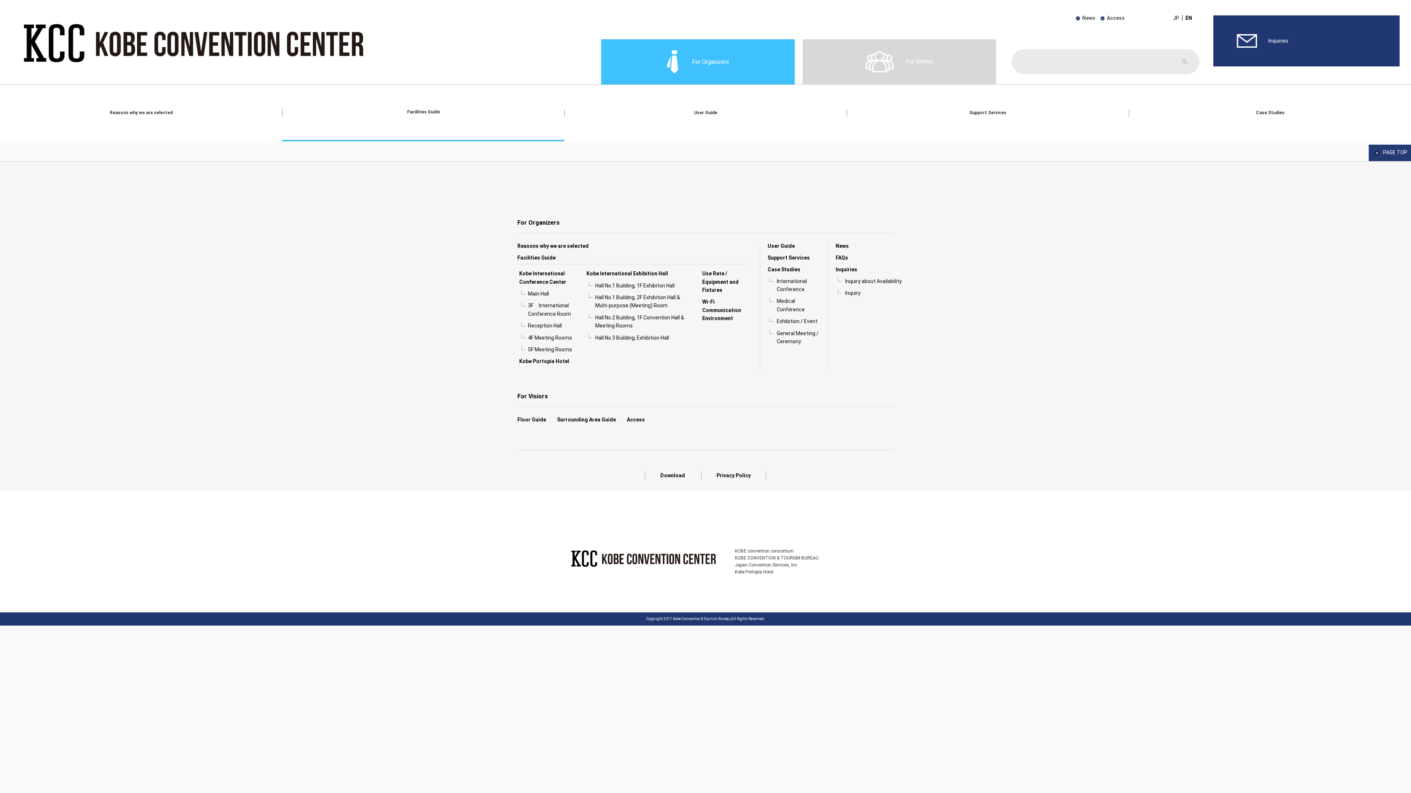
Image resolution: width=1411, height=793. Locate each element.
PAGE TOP (1395, 153)
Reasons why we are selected (141, 112)
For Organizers (538, 222)
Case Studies (1270, 112)
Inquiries (846, 269)
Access (1116, 18)
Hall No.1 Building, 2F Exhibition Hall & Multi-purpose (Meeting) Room (637, 301)
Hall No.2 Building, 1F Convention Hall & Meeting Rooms (639, 322)
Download (672, 475)
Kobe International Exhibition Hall (627, 273)
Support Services (987, 112)
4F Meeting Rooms (550, 338)
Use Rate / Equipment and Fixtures (720, 282)
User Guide (705, 112)
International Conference (792, 285)
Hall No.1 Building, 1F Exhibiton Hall (635, 286)
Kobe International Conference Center (542, 278)
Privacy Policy (734, 475)
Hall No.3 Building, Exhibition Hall (632, 338)
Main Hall (538, 294)
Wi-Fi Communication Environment (721, 310)
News (1088, 18)
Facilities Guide (423, 112)
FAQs (842, 258)
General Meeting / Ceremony (798, 337)
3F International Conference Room (549, 309)
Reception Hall (545, 326)
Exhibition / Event (797, 321)
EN (1188, 18)
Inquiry (853, 293)
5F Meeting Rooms (550, 349)
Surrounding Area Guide (586, 420)
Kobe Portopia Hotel (544, 361)
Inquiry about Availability (873, 281)
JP (1176, 18)
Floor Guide (531, 420)
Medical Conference (791, 305)
